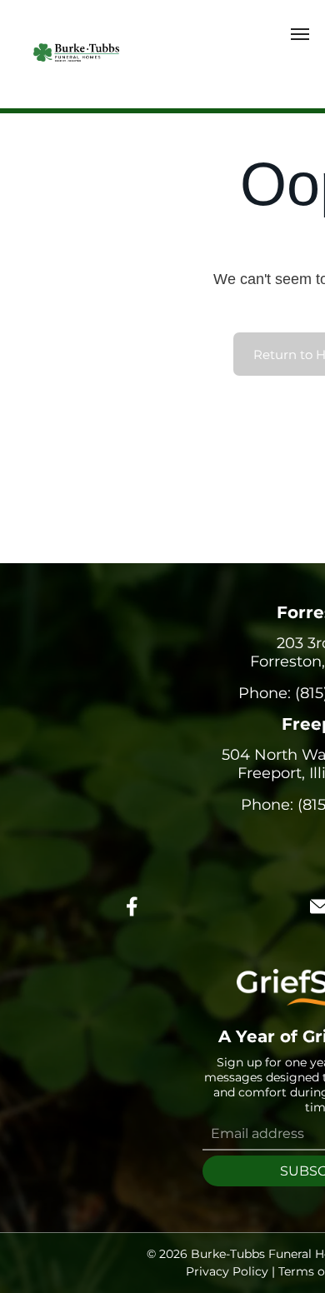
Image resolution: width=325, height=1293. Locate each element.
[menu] (300, 34)
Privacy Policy (227, 1271)
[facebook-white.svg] (132, 918)
